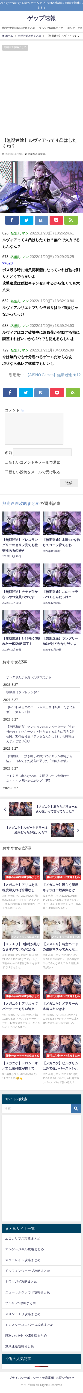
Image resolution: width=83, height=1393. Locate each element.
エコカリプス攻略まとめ (23, 1238)
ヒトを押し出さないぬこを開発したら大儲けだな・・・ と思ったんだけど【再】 (37, 778)
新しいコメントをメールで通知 (34, 462)
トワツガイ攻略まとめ (21, 1281)
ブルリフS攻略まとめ (51, 28)
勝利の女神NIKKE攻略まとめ (18, 28)
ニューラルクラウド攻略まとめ (27, 1292)
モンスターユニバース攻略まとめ (29, 1324)
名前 (8, 453)
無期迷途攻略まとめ (15, 47)
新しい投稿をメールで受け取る (34, 472)
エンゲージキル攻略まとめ (24, 1249)
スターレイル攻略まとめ (23, 1260)
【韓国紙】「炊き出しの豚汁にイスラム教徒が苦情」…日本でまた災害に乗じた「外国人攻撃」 (39, 758)
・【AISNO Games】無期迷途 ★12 (51, 375)
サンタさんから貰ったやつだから (28, 677)
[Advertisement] (41, 94)
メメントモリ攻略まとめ (23, 1314)
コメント (14, 410)
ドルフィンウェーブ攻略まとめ (27, 1270)
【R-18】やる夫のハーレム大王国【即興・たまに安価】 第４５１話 (40, 709)
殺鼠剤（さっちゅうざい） (24, 692)
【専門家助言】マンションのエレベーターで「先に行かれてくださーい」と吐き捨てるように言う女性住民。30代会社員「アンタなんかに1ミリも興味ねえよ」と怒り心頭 (40, 734)
